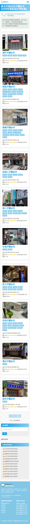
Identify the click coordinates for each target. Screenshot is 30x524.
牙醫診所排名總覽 (20, 503)
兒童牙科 (3, 512)
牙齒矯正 (3, 510)
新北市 (4, 15)
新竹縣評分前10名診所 (11, 474)
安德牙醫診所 (8, 247)
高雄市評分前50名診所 (11, 466)
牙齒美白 (3, 507)
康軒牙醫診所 (8, 53)
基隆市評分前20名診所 (11, 469)
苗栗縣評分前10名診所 (11, 476)
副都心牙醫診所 (9, 172)
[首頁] (5, 2)
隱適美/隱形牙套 (5, 503)
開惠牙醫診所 (8, 86)
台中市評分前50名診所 (11, 456)
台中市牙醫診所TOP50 (21, 510)
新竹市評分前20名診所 (11, 471)
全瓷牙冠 (3, 505)
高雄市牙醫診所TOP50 (21, 514)
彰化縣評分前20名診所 (11, 459)
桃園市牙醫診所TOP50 (21, 508)
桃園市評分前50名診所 (11, 453)
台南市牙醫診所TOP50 (21, 512)
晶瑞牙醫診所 (8, 320)
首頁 (2, 14)
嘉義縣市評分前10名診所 (12, 461)
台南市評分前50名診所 (11, 464)
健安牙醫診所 (8, 399)
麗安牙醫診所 (8, 361)
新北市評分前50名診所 (11, 451)
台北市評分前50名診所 (11, 448)
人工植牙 (3, 508)
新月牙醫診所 (8, 284)
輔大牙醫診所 (8, 208)
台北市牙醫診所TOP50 (21, 505)
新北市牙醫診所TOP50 (21, 507)
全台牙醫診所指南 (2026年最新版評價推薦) (15, 14)
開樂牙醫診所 (8, 127)
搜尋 (5, 433)
